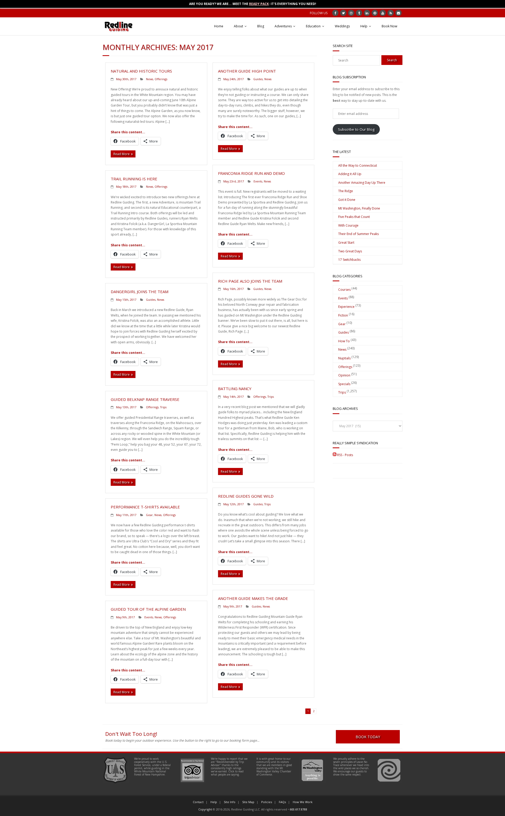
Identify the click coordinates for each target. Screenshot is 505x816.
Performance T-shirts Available (145, 506)
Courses (344, 289)
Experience (346, 306)
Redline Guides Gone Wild (246, 496)
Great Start (346, 242)
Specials (344, 384)
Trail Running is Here (134, 178)
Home (218, 26)
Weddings (342, 26)
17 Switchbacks (349, 259)
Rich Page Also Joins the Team (250, 281)
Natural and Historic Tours (141, 71)
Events (258, 181)
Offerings (161, 79)
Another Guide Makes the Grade (253, 598)
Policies (266, 802)
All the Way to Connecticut (357, 165)
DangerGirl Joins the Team (139, 291)
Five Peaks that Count (354, 217)
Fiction (343, 315)
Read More (121, 154)
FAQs (282, 802)
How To (344, 341)
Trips (270, 397)
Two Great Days (350, 251)
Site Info (229, 802)
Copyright (205, 809)
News (149, 79)
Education (313, 26)
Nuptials (344, 358)
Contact (198, 802)
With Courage (348, 225)
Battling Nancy (234, 388)
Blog (260, 26)
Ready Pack (259, 4)
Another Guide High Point (247, 71)
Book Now (389, 26)
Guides (258, 79)
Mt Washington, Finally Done (359, 208)
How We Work (302, 802)
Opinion (344, 375)
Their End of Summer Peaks (358, 234)
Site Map (248, 802)
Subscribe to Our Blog (356, 129)
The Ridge (345, 191)
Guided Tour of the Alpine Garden (148, 609)
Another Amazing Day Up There (361, 182)
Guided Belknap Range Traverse (145, 399)
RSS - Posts (344, 455)
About (238, 26)
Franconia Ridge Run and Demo (251, 173)
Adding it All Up (349, 174)
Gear (149, 515)
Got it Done (346, 199)
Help (363, 26)
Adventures (283, 26)
